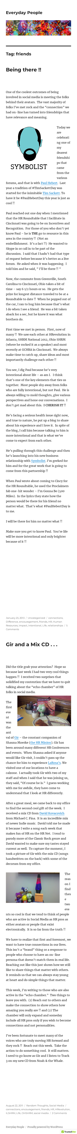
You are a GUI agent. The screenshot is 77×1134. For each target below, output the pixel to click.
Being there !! (23, 70)
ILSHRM (10, 1113)
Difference (12, 621)
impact (23, 625)
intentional (34, 625)
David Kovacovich (51, 813)
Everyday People (24, 12)
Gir (16, 737)
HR (50, 621)
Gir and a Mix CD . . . (31, 644)
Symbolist (38, 461)
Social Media (56, 1105)
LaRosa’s (54, 763)
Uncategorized (36, 617)
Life (44, 625)
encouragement (28, 621)
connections (55, 617)
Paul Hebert (49, 183)
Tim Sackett (51, 193)
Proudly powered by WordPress (45, 1127)
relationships (55, 625)
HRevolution (62, 1109)
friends (43, 621)
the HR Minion (40, 742)
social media (41, 1113)
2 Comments (59, 1113)
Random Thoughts (37, 1105)
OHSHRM (27, 1113)
